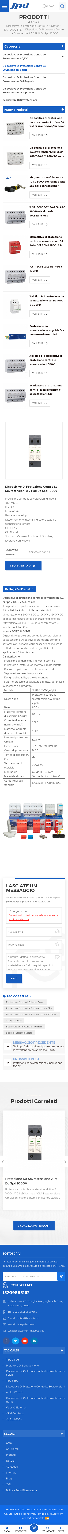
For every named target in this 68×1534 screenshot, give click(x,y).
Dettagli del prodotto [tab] (19, 589)
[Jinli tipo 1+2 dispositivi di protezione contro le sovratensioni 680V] (15, 366)
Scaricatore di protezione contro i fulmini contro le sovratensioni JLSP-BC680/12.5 (45, 390)
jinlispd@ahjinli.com (28, 1318)
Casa (34, 22)
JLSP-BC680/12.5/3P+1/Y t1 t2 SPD (46, 268)
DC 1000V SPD (13, 29)
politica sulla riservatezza (21, 1490)
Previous (2, 1161)
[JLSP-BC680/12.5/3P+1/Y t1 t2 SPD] (15, 277)
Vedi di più (38, 135)
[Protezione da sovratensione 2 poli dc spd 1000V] (34, 1142)
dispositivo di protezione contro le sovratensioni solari (35, 1373)
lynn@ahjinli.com (26, 1324)
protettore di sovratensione (22, 1365)
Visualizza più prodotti (34, 1225)
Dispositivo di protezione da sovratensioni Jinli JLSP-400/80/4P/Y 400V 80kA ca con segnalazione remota (47, 152)
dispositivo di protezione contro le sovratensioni (35, 1386)
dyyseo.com (56, 1513)
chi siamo (12, 1448)
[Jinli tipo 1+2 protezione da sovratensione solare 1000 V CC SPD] (15, 306)
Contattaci (12, 1466)
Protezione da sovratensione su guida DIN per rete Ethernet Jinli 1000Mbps (46, 331)
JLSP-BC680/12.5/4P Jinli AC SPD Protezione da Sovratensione (47, 211)
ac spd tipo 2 (14, 1392)
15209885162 (16, 1293)
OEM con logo (15, 1413)
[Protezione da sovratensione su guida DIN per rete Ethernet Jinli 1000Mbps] (15, 336)
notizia (10, 1460)
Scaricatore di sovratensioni (20, 100)
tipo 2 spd (12, 1359)
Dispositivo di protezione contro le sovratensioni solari (24, 67)
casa (9, 1442)
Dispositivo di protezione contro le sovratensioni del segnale (24, 79)
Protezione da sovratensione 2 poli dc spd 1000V (32, 1181)
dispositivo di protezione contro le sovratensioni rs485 (35, 1400)
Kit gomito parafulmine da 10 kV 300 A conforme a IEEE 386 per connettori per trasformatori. (47, 182)
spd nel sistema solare (19, 1032)
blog (9, 1478)
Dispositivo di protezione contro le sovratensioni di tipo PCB (24, 90)
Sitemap (11, 1472)
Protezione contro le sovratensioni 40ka (29, 1008)
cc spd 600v (14, 1419)
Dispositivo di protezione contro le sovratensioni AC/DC (24, 56)
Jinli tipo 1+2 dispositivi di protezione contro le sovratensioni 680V (45, 360)
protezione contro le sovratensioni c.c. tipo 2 (32, 1014)
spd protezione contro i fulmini (24, 1026)
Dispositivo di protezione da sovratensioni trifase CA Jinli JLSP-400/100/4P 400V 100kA (47, 122)
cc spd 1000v (13, 1020)
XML (8, 1484)
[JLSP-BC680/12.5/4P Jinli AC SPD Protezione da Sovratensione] (15, 217)
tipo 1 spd (12, 1380)
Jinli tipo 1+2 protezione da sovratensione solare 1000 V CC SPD (46, 300)
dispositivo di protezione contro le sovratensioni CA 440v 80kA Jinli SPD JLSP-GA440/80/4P (46, 241)
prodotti (11, 1454)
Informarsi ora (20, 565)
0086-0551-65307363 (25, 1311)
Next (65, 1161)
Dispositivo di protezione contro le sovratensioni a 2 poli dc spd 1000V (33, 917)
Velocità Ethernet (16, 1407)
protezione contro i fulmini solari (25, 1002)
